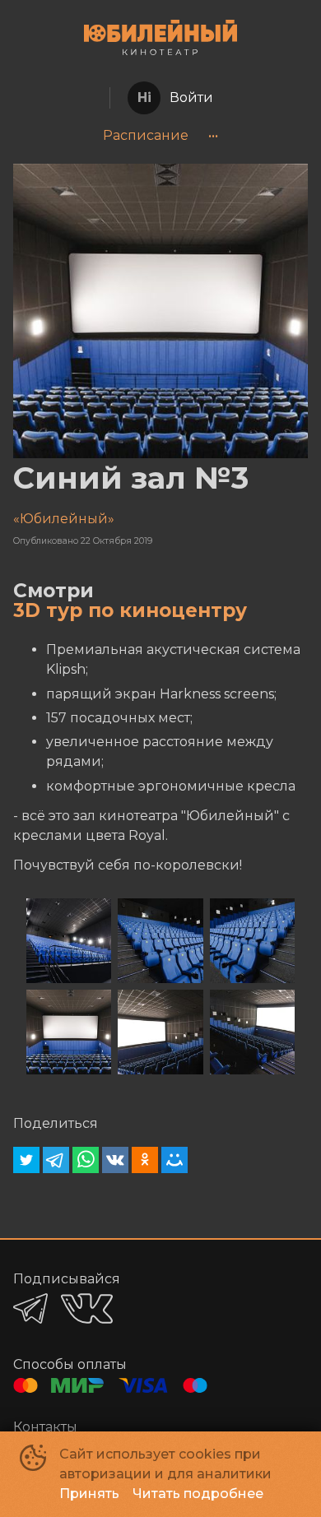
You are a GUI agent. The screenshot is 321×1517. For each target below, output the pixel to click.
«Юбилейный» (63, 519)
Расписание (145, 135)
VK (87, 1308)
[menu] (160, 136)
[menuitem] (145, 136)
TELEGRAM (30, 1308)
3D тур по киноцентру (130, 610)
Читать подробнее (198, 1493)
